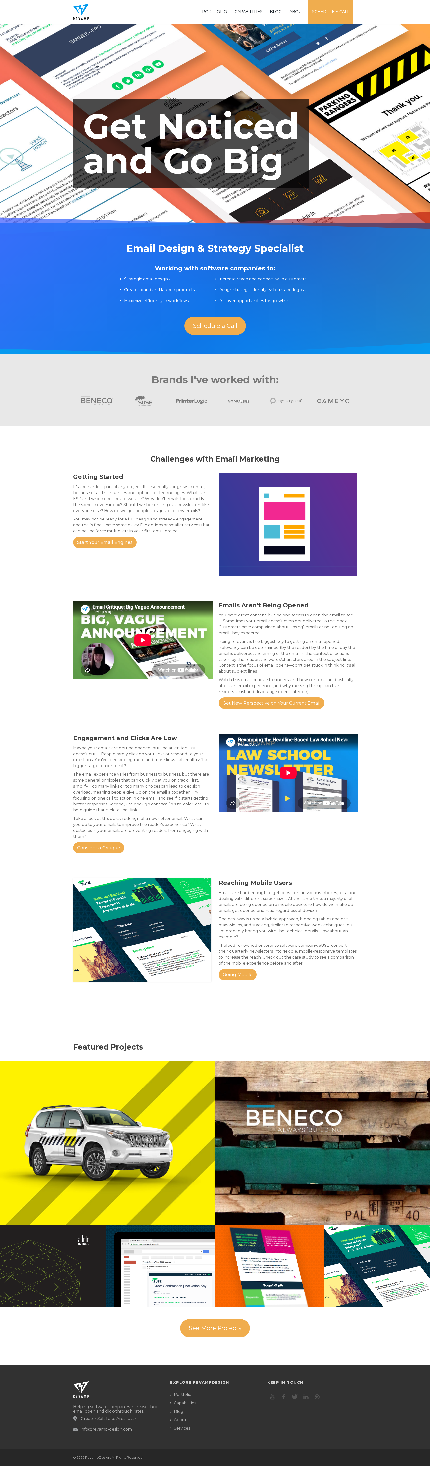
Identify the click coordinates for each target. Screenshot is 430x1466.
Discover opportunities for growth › (254, 300)
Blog (178, 1411)
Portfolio (182, 1394)
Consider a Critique (98, 848)
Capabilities (249, 11)
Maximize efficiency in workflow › (156, 300)
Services (182, 1428)
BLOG (276, 11)
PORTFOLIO (214, 11)
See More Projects (215, 1328)
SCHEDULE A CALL (330, 11)
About (180, 1420)
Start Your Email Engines (105, 542)
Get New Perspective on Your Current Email (272, 703)
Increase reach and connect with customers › (264, 279)
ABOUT (297, 11)
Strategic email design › (147, 279)
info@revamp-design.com (106, 1429)
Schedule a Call (215, 325)
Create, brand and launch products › (160, 289)
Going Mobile (238, 974)
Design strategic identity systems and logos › (262, 289)
